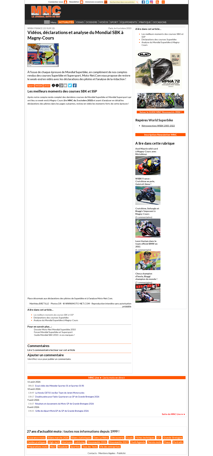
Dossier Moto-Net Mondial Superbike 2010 (55, 329)
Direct (163, 2)
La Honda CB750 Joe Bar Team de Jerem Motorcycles (59, 393)
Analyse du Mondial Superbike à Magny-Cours (56, 320)
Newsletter (74, 2)
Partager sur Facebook (75, 85)
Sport (31, 85)
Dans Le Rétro (100, 437)
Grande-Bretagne (172, 437)
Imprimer (61, 85)
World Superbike (160, 120)
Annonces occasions (94, 2)
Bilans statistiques (81, 437)
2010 (47, 85)
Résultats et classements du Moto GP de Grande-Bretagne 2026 (64, 403)
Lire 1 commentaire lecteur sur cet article (51, 349)
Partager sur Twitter (70, 85)
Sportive (75, 446)
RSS (157, 2)
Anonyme (65, 2)
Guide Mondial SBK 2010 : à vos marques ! (54, 335)
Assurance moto (36, 437)
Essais (129, 437)
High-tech (53, 442)
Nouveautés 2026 (96, 442)
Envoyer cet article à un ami (65, 85)
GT (159, 437)
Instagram (151, 2)
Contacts (92, 453)
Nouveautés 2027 (118, 442)
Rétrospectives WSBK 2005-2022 (158, 125)
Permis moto (154, 442)
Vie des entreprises (110, 446)
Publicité (121, 453)
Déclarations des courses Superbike (51, 317)
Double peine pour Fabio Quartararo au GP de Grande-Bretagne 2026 (67, 396)
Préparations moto (38, 446)
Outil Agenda (138, 442)
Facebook (143, 2)
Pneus (167, 442)
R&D (53, 446)
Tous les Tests (89, 446)
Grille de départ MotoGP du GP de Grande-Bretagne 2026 (62, 411)
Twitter (147, 2)
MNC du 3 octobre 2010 (80, 100)
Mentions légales (107, 453)
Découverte (117, 437)
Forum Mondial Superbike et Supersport (53, 332)
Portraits (178, 442)
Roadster (63, 446)
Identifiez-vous (34, 359)
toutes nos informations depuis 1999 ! (91, 431)
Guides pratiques (37, 442)
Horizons (67, 442)
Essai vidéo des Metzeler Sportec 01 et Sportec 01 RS (59, 385)
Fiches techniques (145, 437)
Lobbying (80, 442)
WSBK (39, 85)
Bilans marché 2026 (58, 437)
